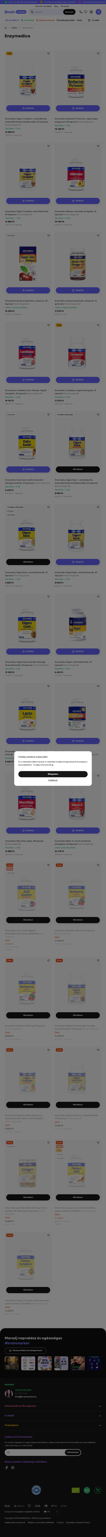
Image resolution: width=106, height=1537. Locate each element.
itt (52, 765)
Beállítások (53, 780)
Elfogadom (53, 774)
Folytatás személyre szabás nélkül (32, 757)
